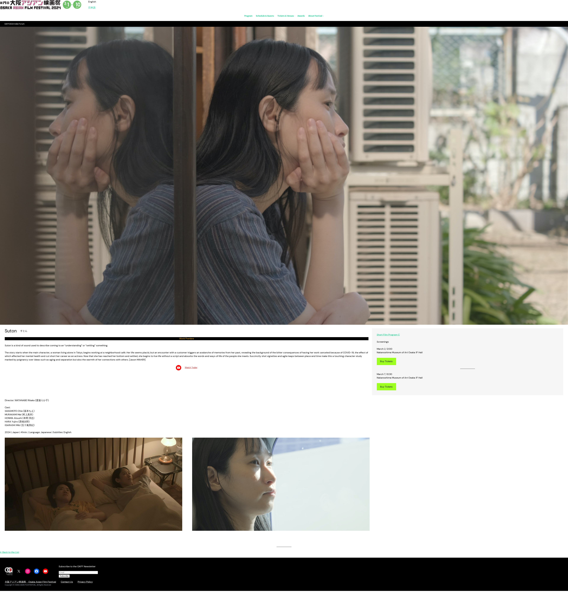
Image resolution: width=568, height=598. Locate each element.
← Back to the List (9, 552)
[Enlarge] (178, 441)
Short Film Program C (388, 334)
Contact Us (67, 581)
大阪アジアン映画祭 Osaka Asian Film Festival (30, 581)
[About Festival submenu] (323, 16)
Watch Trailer (191, 367)
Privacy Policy (85, 581)
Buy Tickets (386, 361)
